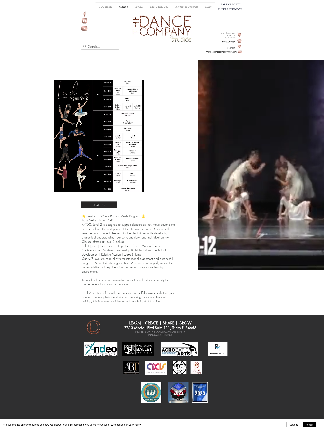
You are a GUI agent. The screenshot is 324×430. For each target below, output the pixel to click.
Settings (293, 424)
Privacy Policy (133, 424)
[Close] (320, 424)
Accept (309, 424)
